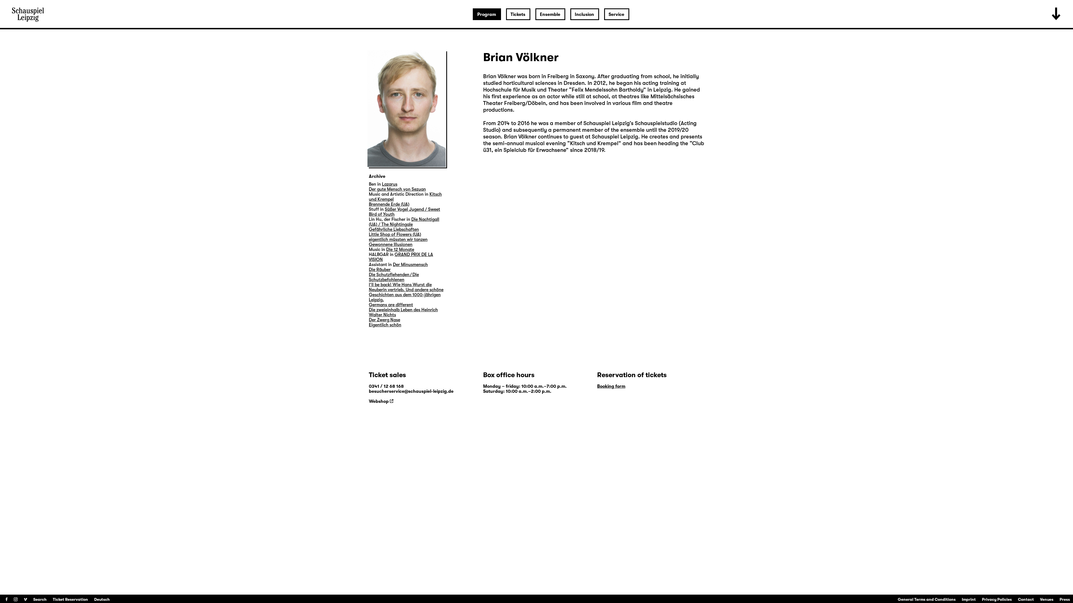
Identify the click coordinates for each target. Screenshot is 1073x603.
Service (616, 14)
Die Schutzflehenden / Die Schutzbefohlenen (394, 277)
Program (486, 14)
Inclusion (584, 14)
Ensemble (550, 14)
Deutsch (102, 599)
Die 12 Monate (400, 249)
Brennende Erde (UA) (389, 204)
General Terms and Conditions (927, 599)
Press (1065, 599)
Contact (1026, 599)
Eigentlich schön (385, 324)
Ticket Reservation (70, 599)
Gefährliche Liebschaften (394, 229)
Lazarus (389, 184)
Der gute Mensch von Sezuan (397, 189)
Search (40, 599)
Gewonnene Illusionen (390, 244)
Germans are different (391, 304)
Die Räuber (380, 269)
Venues (1046, 599)
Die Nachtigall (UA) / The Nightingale (404, 222)
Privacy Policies (997, 599)
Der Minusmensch (410, 264)
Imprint (969, 599)
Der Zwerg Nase (384, 319)
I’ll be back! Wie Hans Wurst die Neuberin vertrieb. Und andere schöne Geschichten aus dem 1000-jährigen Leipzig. (406, 292)
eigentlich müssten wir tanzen (398, 239)
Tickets (518, 14)
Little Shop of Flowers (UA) (395, 234)
